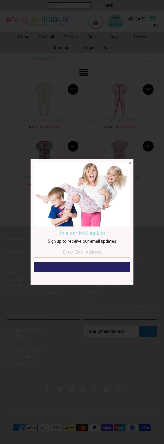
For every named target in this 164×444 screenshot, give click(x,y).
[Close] (130, 162)
